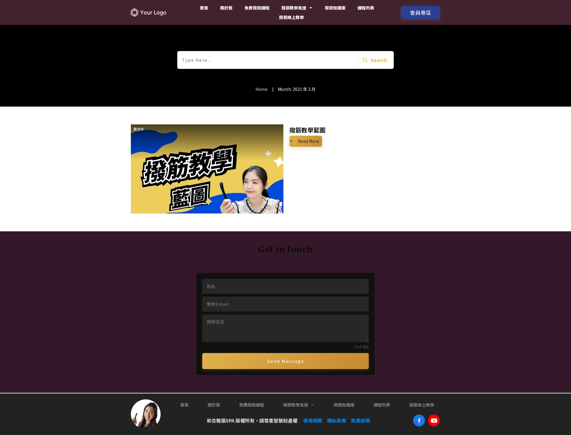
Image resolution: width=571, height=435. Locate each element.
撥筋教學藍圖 (307, 130)
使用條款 (310, 420)
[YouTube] (434, 420)
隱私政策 (336, 420)
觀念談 (139, 128)
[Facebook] (419, 420)
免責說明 (360, 420)
